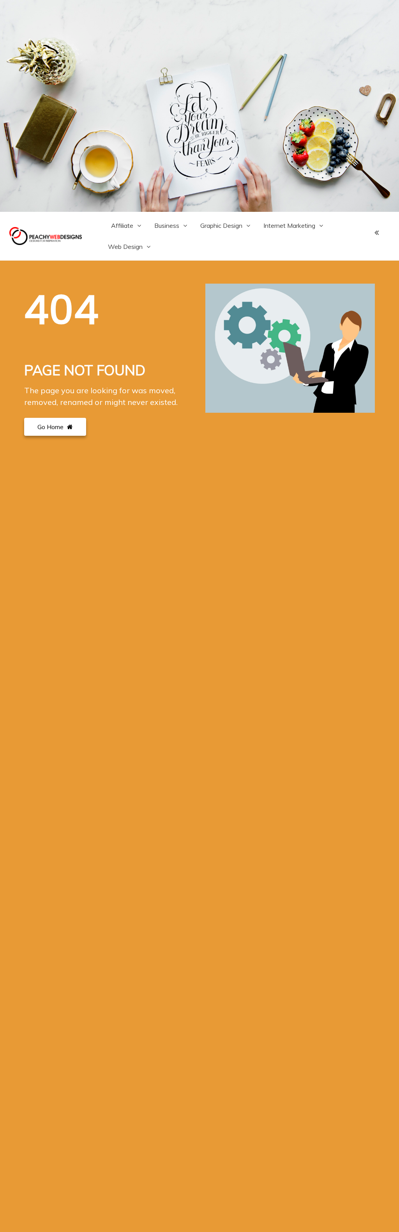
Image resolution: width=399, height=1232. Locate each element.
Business (166, 225)
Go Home (51, 427)
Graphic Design (221, 225)
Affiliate (122, 225)
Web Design (125, 246)
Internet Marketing (289, 225)
